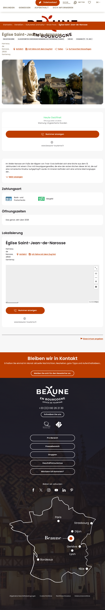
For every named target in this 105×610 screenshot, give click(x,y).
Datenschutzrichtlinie (82, 596)
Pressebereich (52, 446)
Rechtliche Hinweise (63, 596)
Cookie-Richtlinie (46, 596)
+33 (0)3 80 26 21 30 (51, 408)
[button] (9, 6)
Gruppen (52, 454)
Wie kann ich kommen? (52, 471)
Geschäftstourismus (52, 463)
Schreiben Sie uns (52, 414)
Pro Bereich (52, 438)
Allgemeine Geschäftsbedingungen (23, 596)
